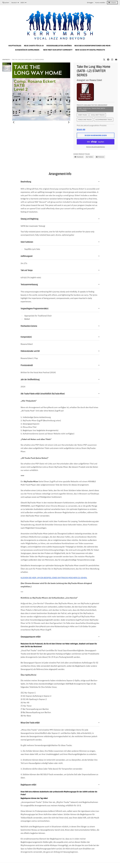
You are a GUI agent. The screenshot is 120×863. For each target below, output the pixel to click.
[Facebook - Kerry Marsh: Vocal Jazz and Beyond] (108, 59)
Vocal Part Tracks (98, 115)
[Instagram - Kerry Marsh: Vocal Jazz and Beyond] (112, 59)
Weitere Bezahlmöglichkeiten (95, 147)
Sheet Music (82, 115)
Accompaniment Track (103, 119)
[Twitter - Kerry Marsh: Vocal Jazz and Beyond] (104, 59)
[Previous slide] (13, 122)
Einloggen (90, 2)
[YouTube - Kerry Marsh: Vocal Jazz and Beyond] (116, 59)
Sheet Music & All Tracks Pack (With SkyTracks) (91, 109)
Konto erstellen (100, 2)
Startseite (6, 59)
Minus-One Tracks (85, 119)
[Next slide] (68, 122)
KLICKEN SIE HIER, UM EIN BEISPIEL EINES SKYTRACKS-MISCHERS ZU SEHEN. (54, 577)
